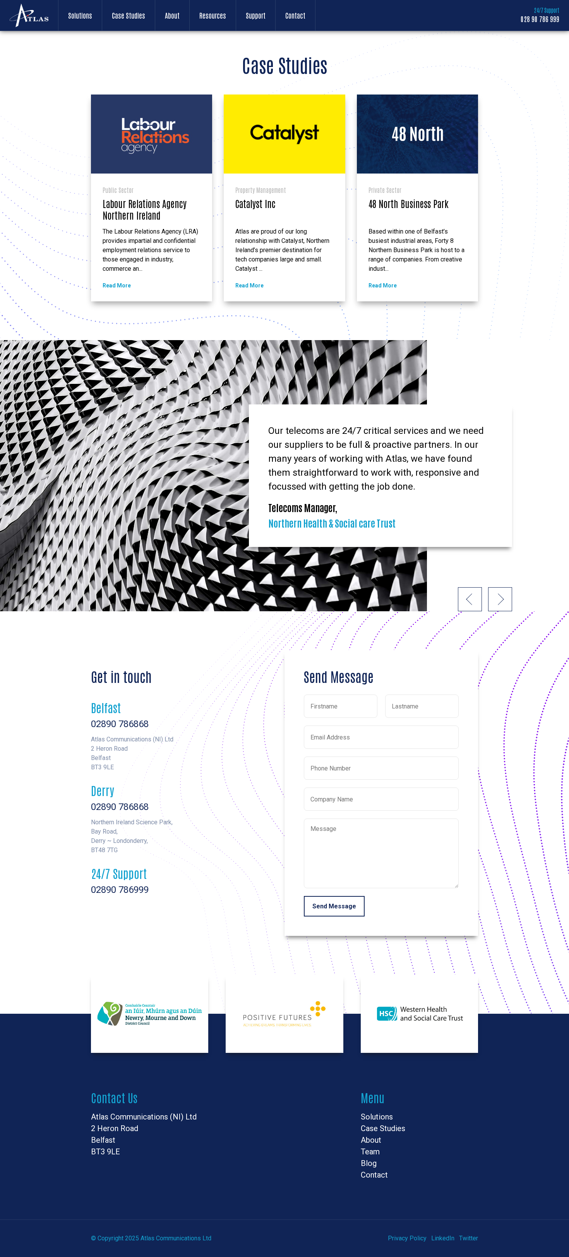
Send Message (334, 906)
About (172, 15)
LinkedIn (442, 1238)
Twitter (468, 1238)
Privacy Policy (407, 1238)
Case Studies (128, 15)
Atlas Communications (29, 15)
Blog (369, 1163)
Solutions (80, 15)
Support (256, 15)
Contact (295, 15)
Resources (212, 15)
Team (370, 1151)
